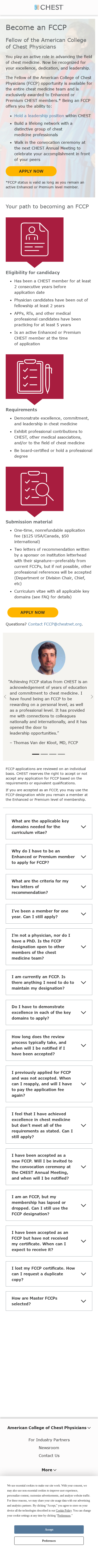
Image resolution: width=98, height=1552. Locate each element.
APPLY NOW (31, 171)
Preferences (49, 1540)
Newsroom (49, 1447)
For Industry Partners (49, 1439)
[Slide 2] (44, 754)
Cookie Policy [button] (64, 1510)
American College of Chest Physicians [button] (47, 1427)
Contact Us (49, 1455)
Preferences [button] (64, 1515)
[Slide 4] (61, 754)
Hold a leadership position (39, 115)
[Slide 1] (35, 754)
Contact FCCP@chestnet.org (55, 624)
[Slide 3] (52, 754)
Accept (49, 1529)
